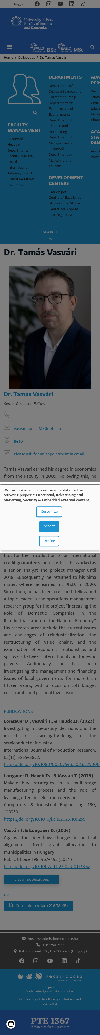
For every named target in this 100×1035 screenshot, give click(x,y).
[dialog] (50, 517)
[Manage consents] (10, 1024)
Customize (49, 512)
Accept (49, 526)
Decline (49, 541)
